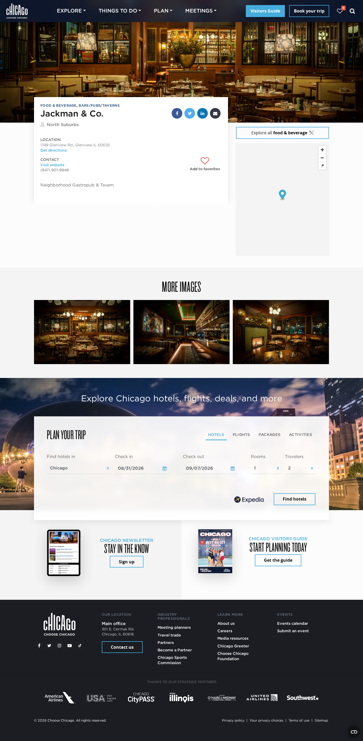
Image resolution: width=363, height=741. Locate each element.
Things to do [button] (118, 11)
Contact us (122, 647)
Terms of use (299, 720)
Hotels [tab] (216, 434)
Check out (193, 456)
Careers (224, 630)
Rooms (258, 456)
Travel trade (169, 635)
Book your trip (309, 11)
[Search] (352, 11)
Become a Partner (175, 650)
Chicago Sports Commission (172, 660)
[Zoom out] (322, 158)
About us (226, 623)
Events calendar (292, 623)
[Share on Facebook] (177, 113)
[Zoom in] (322, 150)
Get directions (53, 150)
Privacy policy (233, 720)
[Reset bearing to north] (322, 166)
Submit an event (293, 630)
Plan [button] (161, 11)
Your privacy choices (266, 720)
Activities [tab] (300, 434)
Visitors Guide (265, 11)
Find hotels (294, 499)
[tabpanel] (181, 480)
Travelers (294, 456)
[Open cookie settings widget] (354, 732)
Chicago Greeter (233, 646)
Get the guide (278, 560)
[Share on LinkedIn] (202, 113)
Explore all (279, 133)
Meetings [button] (199, 11)
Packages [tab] (269, 434)
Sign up (126, 562)
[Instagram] (59, 646)
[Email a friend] (215, 113)
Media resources (232, 638)
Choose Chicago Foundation (232, 656)
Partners (166, 642)
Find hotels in (61, 456)
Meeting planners (174, 627)
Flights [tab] (241, 434)
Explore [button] (69, 11)
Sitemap (321, 720)
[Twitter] (49, 646)
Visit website (52, 165)
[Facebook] (39, 646)
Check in (124, 456)
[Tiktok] (80, 646)
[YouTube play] (69, 646)
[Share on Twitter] (189, 113)
